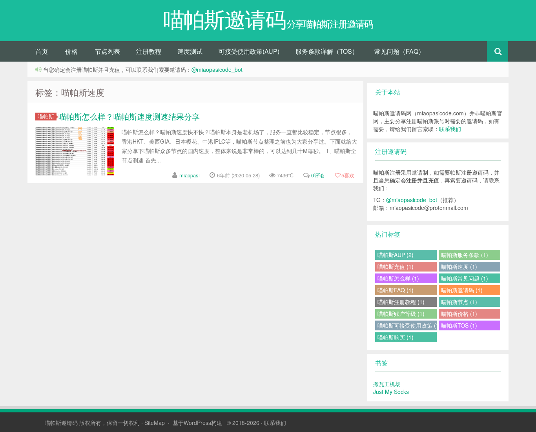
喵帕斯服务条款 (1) (464, 255)
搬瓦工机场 (387, 384)
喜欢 (347, 175)
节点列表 (107, 51)
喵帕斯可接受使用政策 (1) (407, 325)
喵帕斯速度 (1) (459, 266)
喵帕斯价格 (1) (459, 313)
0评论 (317, 175)
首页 (41, 51)
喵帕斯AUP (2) (395, 255)
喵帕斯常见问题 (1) (464, 278)
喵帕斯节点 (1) (459, 302)
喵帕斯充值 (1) (395, 266)
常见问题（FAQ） (399, 51)
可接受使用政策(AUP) (249, 51)
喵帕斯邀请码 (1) (462, 290)
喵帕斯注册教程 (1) (401, 302)
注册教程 (148, 51)
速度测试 (189, 51)
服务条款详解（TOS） (326, 51)
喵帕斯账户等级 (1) (401, 313)
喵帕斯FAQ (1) (395, 290)
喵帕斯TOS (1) (459, 325)
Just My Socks (391, 392)
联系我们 (450, 129)
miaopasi (189, 175)
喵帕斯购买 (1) (395, 337)
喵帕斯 (46, 116)
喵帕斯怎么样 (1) (398, 278)
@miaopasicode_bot (216, 69)
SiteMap (154, 423)
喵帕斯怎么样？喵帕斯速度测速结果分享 (129, 116)
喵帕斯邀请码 (61, 423)
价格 (71, 51)
